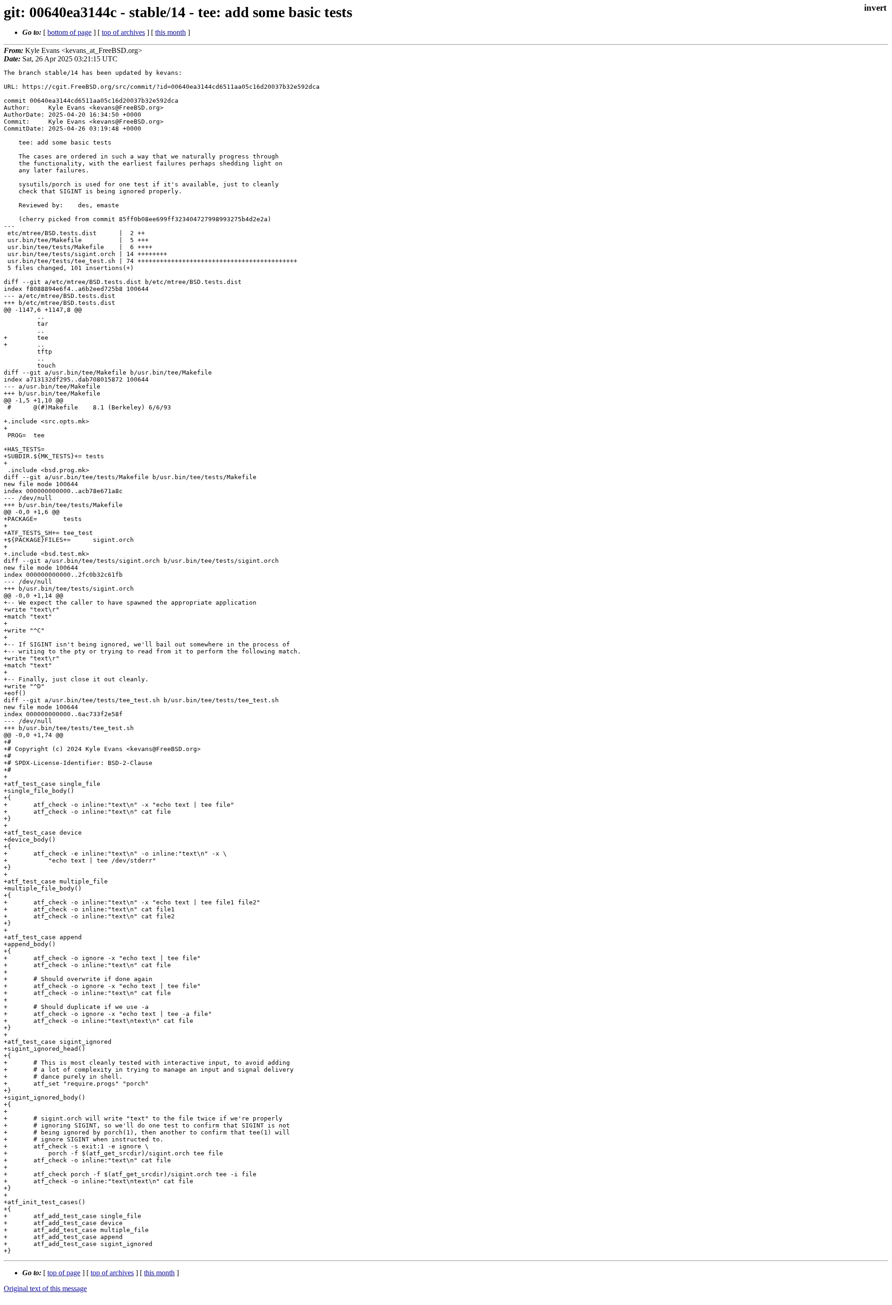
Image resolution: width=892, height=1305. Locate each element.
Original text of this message (45, 1288)
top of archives (123, 32)
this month (170, 32)
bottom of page (69, 32)
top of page (63, 1273)
